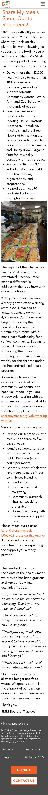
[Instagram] (40, 757)
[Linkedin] (38, 757)
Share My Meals (14, 724)
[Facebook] (43, 757)
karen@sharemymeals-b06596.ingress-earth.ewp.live (23, 533)
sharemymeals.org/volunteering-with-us (24, 418)
